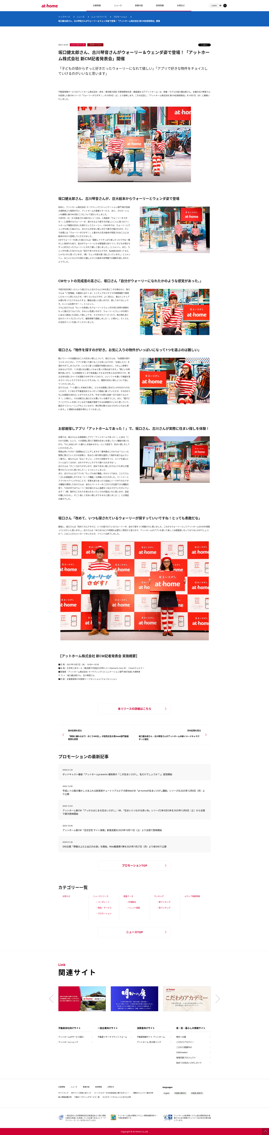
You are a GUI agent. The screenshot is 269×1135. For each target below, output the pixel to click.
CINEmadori (182, 1052)
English (166, 1093)
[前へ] (52, 998)
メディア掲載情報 (192, 896)
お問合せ (181, 5)
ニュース (118, 5)
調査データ (128, 896)
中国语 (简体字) (197, 1093)
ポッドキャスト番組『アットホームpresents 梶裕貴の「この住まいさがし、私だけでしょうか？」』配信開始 (117, 774)
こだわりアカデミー (185, 1042)
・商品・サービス (104, 907)
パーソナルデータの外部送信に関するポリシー (111, 1093)
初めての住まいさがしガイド (189, 1062)
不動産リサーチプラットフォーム (112, 1036)
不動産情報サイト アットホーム (151, 1036)
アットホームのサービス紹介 (71, 1036)
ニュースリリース (100, 896)
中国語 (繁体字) (180, 1093)
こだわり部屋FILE (184, 1047)
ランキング (159, 896)
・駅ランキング (164, 902)
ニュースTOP (134, 932)
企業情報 (97, 5)
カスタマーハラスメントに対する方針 (116, 1097)
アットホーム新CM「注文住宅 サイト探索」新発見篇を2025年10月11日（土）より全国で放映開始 (112, 830)
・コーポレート (103, 902)
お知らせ (66, 896)
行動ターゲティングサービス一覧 (87, 1097)
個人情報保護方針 (65, 1097)
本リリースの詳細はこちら (134, 709)
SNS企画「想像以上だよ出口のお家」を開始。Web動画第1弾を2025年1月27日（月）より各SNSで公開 (114, 846)
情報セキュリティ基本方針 (143, 1093)
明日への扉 (181, 1036)
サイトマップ (63, 1093)
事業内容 (139, 5)
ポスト (205, 45)
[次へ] (217, 998)
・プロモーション (104, 913)
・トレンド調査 (133, 907)
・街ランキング (164, 907)
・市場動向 (131, 902)
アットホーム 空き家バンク (149, 1042)
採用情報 (98, 1087)
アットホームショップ (68, 1042)
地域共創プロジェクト (186, 1057)
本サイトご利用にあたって (81, 1093)
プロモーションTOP (134, 865)
